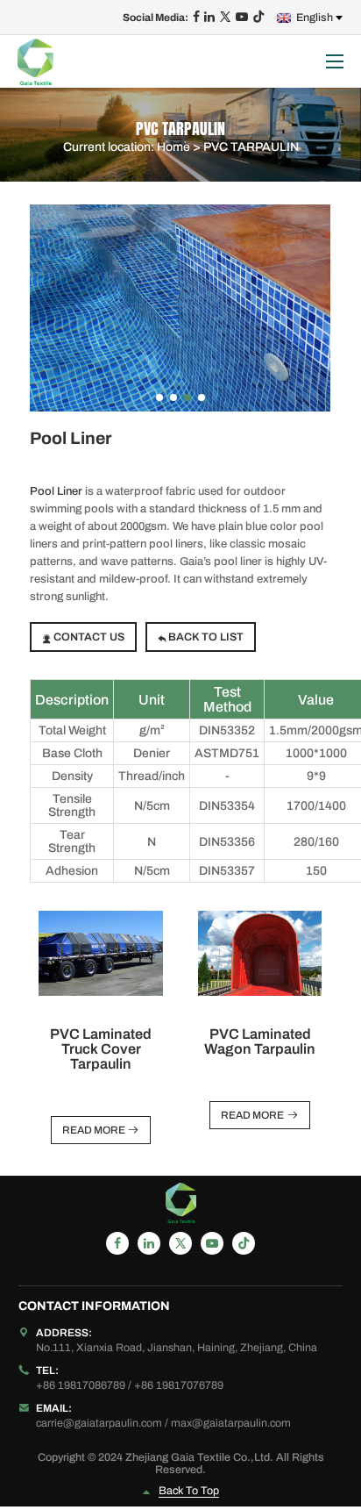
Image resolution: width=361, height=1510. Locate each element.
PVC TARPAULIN (251, 146)
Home (173, 146)
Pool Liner (56, 491)
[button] (159, 397)
